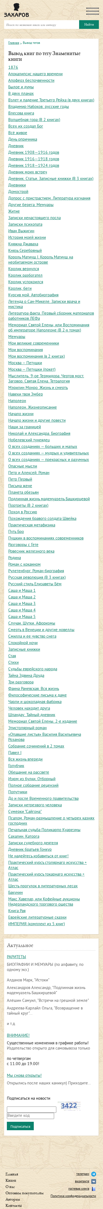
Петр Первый (20, 479)
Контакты (13, 1206)
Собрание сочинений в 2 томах (36, 746)
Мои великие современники (33, 343)
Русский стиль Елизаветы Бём (35, 584)
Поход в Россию (22, 512)
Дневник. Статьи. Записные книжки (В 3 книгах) (50, 179)
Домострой (18, 192)
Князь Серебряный (25, 251)
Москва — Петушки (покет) (31, 369)
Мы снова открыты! (24, 1075)
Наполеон (17, 401)
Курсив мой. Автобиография (33, 295)
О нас (10, 1187)
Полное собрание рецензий (33, 785)
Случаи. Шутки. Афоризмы (31, 623)
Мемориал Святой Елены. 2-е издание (42, 721)
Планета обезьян (23, 492)
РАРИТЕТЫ (16, 957)
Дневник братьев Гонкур (30, 849)
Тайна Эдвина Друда (26, 676)
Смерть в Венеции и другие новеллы (41, 630)
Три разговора (21, 682)
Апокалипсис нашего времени (35, 74)
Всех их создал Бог (25, 126)
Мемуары (16, 337)
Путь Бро (16, 532)
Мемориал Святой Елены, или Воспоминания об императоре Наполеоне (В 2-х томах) (48, 328)
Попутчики (17, 792)
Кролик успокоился (25, 282)
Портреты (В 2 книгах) (28, 505)
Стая (12, 656)
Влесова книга (21, 113)
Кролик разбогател (25, 275)
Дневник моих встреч (27, 172)
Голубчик (16, 766)
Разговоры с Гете (23, 545)
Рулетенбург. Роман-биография (36, 571)
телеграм (82, 1174)
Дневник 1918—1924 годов (33, 165)
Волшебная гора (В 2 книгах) (34, 120)
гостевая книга (78, 1189)
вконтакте (82, 1182)
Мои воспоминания (25, 350)
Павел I (14, 753)
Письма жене (20, 486)
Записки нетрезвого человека (35, 805)
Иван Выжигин (21, 231)
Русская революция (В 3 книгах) (37, 577)
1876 (13, 67)
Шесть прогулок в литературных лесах (43, 886)
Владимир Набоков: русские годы (38, 107)
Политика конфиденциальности (73, 1196)
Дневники (17, 185)
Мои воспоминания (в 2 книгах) (36, 356)
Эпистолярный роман (27, 728)
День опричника (22, 139)
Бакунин (15, 893)
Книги (10, 1181)
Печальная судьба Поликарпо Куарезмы (44, 830)
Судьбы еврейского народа (32, 669)
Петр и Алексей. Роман (28, 473)
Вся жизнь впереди (25, 759)
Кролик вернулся (23, 269)
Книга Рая (17, 911)
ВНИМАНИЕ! (18, 1035)
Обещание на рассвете (28, 772)
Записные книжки (24, 649)
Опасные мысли (22, 466)
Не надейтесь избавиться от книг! (38, 856)
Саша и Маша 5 (22, 617)
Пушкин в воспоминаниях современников (45, 538)
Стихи (13, 662)
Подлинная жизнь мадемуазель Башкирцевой (49, 499)
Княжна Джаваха (23, 244)
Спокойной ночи (23, 643)
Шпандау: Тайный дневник (31, 715)
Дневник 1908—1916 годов (33, 152)
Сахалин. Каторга (23, 836)
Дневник (16, 146)
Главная (13, 43)
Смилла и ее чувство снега (32, 636)
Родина (14, 558)
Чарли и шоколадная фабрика (35, 702)
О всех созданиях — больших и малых (42, 447)
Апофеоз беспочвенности (31, 80)
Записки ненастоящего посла (34, 218)
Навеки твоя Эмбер (25, 394)
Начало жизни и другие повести (37, 420)
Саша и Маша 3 (22, 604)
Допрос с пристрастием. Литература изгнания (49, 198)
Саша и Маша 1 (22, 590)
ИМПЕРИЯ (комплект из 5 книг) (36, 924)
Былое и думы (21, 87)
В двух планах (21, 94)
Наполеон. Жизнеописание (32, 407)
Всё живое (17, 133)
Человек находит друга (29, 708)
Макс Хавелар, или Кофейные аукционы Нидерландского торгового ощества (44, 902)
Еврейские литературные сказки (37, 917)
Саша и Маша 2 (22, 597)
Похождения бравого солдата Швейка (42, 518)
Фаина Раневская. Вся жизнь (33, 689)
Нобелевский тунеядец (29, 440)
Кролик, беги (20, 288)
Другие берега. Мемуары (31, 205)
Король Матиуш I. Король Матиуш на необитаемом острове (40, 260)
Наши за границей (24, 427)
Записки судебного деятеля (33, 843)
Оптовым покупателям (24, 1193)
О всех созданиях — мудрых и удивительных (48, 453)
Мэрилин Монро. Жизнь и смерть (38, 388)
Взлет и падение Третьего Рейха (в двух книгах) (51, 100)
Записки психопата (25, 224)
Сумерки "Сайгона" (25, 812)
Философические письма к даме (37, 695)
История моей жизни (27, 237)
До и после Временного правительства (43, 798)
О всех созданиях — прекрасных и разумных (48, 460)
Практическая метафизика (31, 525)
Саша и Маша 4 (22, 610)
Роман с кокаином (24, 564)
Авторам (12, 1200)
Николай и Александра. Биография (39, 433)
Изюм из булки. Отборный (31, 779)
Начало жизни (21, 414)
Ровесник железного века (31, 551)
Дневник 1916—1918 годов (33, 159)
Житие (14, 211)
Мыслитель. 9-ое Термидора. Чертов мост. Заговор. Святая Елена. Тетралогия (46, 379)
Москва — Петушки (25, 363)
